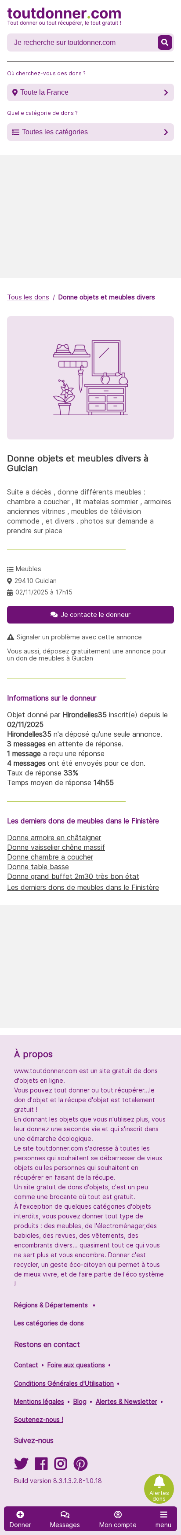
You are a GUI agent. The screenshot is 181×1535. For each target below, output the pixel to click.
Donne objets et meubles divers (106, 297)
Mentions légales (39, 1401)
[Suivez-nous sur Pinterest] (80, 1466)
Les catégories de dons (49, 1323)
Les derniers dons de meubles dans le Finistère (83, 887)
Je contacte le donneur (95, 614)
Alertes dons (159, 1496)
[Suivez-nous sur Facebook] (41, 1466)
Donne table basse (38, 866)
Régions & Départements (51, 1305)
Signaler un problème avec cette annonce (79, 637)
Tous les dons (28, 297)
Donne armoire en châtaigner (54, 837)
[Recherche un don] (165, 42)
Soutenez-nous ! (38, 1419)
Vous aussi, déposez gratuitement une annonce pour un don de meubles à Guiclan (86, 655)
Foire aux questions (76, 1365)
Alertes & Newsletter (126, 1401)
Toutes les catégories (55, 132)
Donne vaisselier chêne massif (56, 847)
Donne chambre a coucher (50, 856)
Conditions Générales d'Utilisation (64, 1383)
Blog (80, 1401)
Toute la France (44, 92)
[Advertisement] (90, 216)
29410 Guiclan (35, 580)
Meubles (28, 568)
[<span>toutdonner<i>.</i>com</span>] (64, 16)
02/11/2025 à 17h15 (43, 592)
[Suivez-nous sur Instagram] (60, 1466)
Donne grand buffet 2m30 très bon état (73, 876)
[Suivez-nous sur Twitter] (21, 1466)
